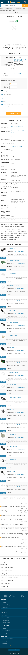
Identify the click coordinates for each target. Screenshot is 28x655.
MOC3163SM (13, 335)
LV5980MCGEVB (14, 260)
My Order (4, 641)
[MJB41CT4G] (3, 448)
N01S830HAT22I (14, 298)
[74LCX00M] (3, 274)
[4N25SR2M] (3, 436)
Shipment (5, 615)
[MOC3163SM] (3, 336)
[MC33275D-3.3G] (3, 287)
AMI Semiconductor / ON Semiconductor (20, 60)
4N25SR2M (13, 434)
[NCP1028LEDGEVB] (3, 361)
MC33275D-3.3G (14, 285)
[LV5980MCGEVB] (3, 262)
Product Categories (7, 605)
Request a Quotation (8, 638)
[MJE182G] (3, 312)
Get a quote (18, 73)
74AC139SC (13, 384)
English (24, 2)
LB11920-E (13, 248)
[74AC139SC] (3, 386)
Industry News (6, 630)
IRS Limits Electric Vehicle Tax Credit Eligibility (12, 542)
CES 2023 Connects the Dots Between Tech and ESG (14, 502)
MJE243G (12, 471)
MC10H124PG (14, 484)
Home (1, 8)
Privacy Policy (6, 622)
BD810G (12, 409)
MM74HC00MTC (14, 372)
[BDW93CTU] (3, 423)
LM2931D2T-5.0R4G (15, 397)
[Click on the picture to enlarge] (14, 28)
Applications (5, 609)
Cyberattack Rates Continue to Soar (10, 537)
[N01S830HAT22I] (3, 299)
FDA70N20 (13, 459)
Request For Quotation (11, 79)
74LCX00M (13, 273)
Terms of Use (5, 620)
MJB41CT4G (13, 446)
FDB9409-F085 (14, 322)
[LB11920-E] (3, 250)
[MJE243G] (3, 473)
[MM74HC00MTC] (3, 374)
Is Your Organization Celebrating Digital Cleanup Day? (14, 511)
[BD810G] (3, 411)
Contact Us (5, 643)
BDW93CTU (13, 422)
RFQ (4, 257)
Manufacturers (8, 8)
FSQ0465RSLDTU (14, 347)
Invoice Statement (7, 617)
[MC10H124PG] (3, 485)
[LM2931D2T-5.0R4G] (3, 398)
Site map (4, 633)
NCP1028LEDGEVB (15, 360)
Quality (4, 628)
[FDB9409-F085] (3, 324)
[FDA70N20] (3, 460)
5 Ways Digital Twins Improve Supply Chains (12, 524)
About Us (4, 602)
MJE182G (12, 310)
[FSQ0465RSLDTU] (3, 349)
